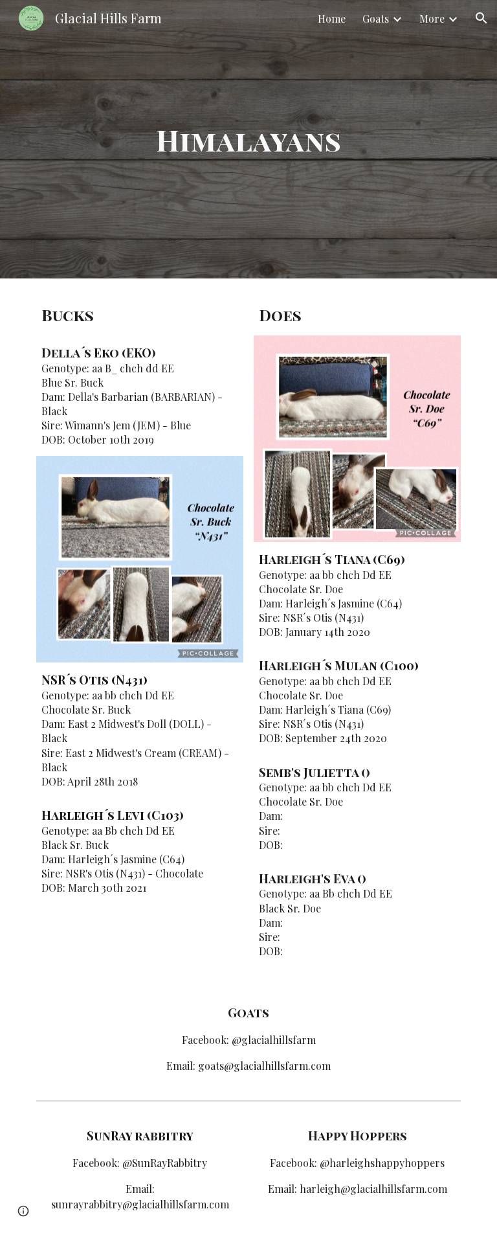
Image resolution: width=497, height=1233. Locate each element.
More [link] (432, 18)
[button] (481, 18)
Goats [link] (375, 18)
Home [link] (332, 18)
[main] (248, 139)
